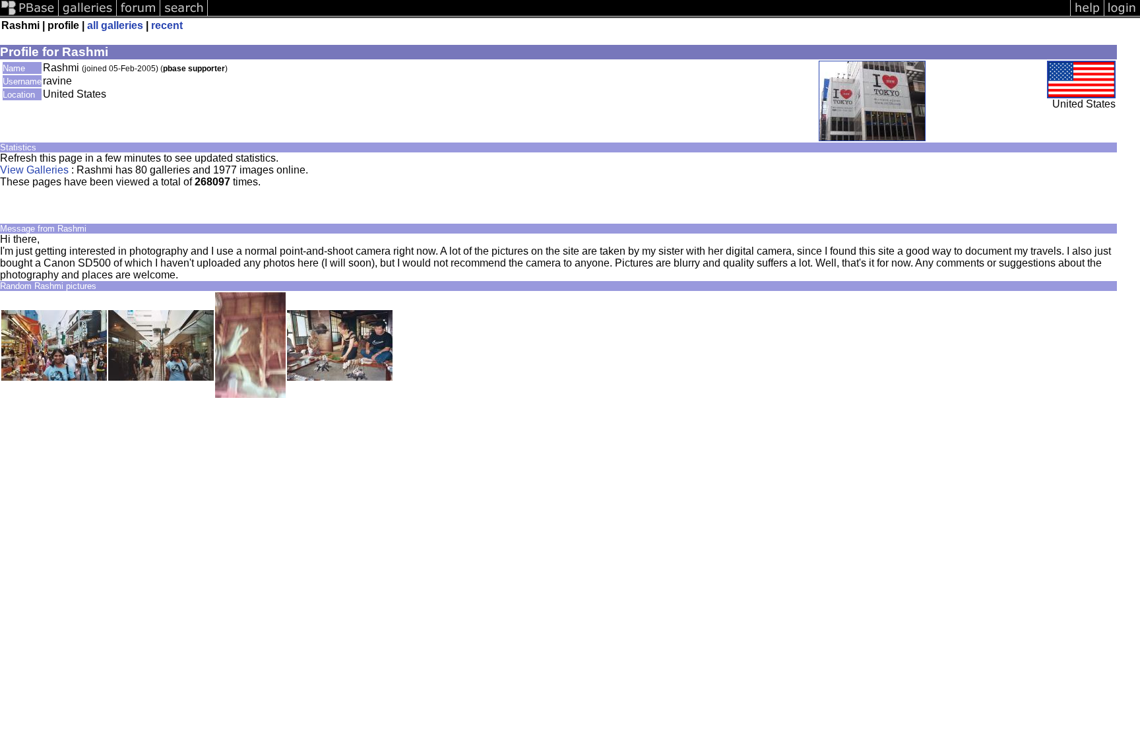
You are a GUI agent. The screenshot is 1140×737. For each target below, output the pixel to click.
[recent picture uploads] (88, 14)
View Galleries (34, 170)
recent (167, 25)
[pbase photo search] (184, 14)
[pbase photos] (29, 14)
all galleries (115, 25)
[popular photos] (639, 14)
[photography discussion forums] (138, 14)
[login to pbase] (1122, 14)
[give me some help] (1087, 14)
